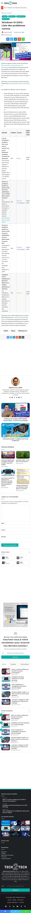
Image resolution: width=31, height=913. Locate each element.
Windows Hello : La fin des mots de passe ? (22, 460)
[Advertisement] (15, 357)
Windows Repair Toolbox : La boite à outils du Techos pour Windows (20, 693)
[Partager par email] (20, 337)
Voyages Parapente (6, 858)
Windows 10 (12, 16)
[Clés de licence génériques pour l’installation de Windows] (5, 822)
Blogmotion (4, 851)
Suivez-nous (5, 840)
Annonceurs (20, 899)
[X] (11, 337)
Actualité (9, 13)
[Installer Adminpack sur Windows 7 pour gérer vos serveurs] (23, 476)
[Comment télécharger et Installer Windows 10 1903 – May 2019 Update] (8, 455)
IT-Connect (4, 856)
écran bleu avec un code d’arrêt (6, 220)
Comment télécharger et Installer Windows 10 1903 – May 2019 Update (7, 462)
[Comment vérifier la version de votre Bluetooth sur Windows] (25, 834)
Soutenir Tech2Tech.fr (12, 902)
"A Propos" (24, 879)
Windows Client (21, 16)
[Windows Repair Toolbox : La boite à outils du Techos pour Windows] (6, 694)
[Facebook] (8, 337)
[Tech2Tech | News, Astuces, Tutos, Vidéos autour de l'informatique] (10, 3)
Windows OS (6, 19)
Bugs (13, 331)
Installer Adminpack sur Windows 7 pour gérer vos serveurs (22, 487)
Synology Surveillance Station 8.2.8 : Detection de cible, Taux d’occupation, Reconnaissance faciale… (7, 481)
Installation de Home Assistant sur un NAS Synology (18, 678)
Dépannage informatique (7, 855)
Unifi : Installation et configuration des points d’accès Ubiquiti (19, 686)
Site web (3, 536)
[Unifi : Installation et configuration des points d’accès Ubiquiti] (6, 687)
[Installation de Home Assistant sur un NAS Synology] (6, 679)
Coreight (3, 853)
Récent (4, 664)
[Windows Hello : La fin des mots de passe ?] (23, 455)
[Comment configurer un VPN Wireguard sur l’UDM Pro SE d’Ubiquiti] (6, 702)
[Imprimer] (23, 337)
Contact (14, 899)
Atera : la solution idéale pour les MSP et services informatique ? (20, 671)
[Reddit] (17, 337)
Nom (2, 523)
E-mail (3, 530)
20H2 (6, 331)
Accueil (5, 13)
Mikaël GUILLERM (8, 32)
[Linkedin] (14, 337)
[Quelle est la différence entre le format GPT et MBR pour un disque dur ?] (15, 822)
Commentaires (25, 664)
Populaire (13, 664)
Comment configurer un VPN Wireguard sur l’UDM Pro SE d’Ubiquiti (20, 701)
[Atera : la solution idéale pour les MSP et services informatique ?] (6, 671)
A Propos (21, 902)
